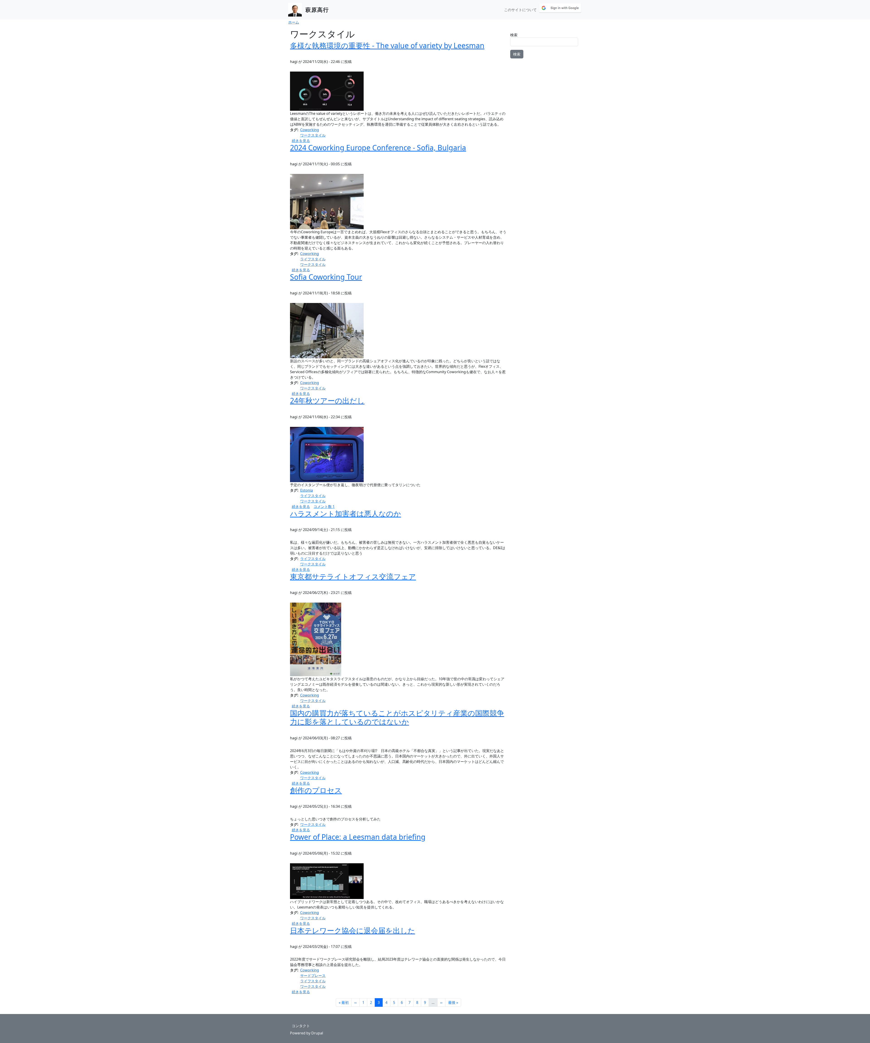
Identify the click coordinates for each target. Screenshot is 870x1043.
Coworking (309, 129)
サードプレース (313, 975)
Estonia (306, 490)
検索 (513, 34)
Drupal (317, 1033)
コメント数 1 (324, 506)
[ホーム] (296, 10)
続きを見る (301, 140)
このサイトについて (520, 9)
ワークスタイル (313, 135)
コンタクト (301, 1025)
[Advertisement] (545, 90)
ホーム (293, 22)
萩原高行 (317, 9)
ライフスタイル (313, 259)
